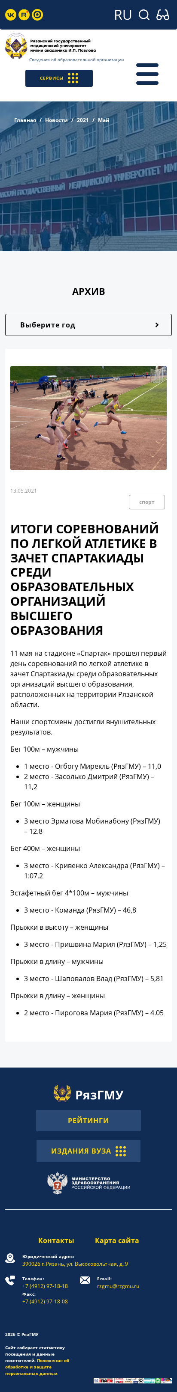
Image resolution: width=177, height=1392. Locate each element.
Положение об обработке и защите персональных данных (37, 1366)
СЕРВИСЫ (52, 78)
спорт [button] (147, 502)
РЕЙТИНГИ (88, 1120)
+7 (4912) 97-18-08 (45, 1298)
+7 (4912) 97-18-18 (45, 1283)
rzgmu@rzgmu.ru (118, 1283)
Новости (56, 120)
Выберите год (48, 325)
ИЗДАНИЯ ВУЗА (81, 1151)
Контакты (56, 1240)
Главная (25, 120)
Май (104, 120)
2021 (83, 120)
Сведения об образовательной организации (76, 59)
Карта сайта (117, 1240)
